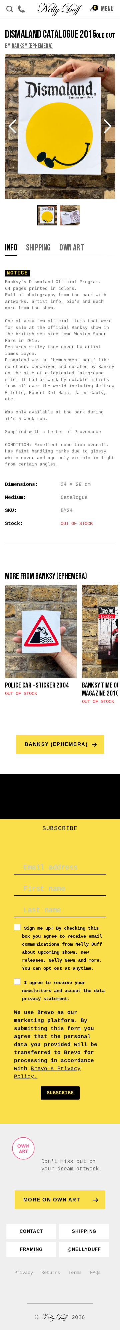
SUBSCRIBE (60, 1093)
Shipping (38, 248)
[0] (92, 11)
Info (11, 248)
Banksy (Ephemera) (32, 45)
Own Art (71, 248)
